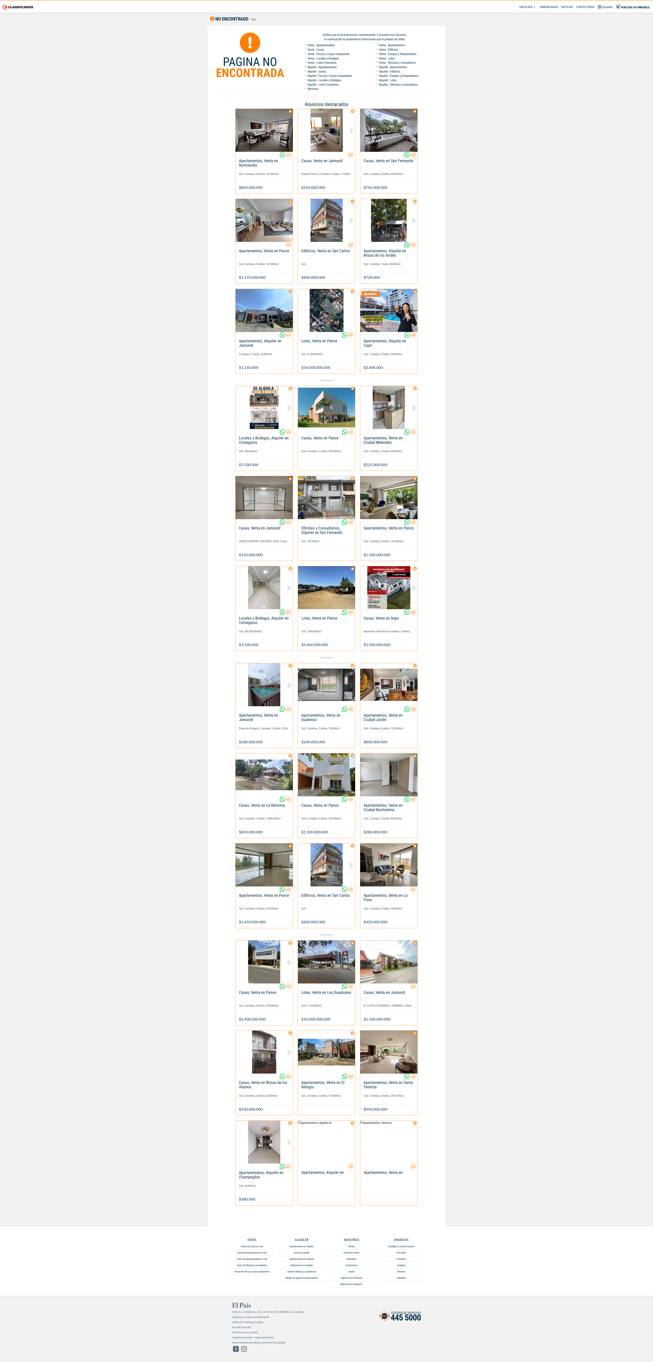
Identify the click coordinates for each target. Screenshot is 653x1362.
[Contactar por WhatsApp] (283, 156)
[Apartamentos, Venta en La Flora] (388, 864)
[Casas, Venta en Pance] (326, 407)
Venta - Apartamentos (392, 45)
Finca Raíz (526, 7)
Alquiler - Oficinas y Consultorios (398, 84)
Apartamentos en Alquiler (302, 1246)
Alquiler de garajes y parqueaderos (301, 1278)
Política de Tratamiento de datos (247, 1322)
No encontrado (231, 19)
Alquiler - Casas (316, 71)
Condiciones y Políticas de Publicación (250, 1317)
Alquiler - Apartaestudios (322, 67)
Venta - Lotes (387, 58)
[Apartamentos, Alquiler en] (326, 1142)
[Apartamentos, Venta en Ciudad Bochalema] (388, 774)
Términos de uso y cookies (245, 1332)
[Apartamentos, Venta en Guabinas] (326, 684)
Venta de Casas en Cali (252, 1246)
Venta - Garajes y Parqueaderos (397, 54)
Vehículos (401, 1259)
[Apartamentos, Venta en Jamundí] (264, 684)
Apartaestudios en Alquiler (301, 1259)
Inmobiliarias (549, 7)
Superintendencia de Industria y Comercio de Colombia (258, 1342)
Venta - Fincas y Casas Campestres (328, 54)
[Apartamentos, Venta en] (388, 1142)
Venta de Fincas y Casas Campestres (252, 1271)
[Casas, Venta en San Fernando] (388, 130)
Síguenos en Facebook (351, 1278)
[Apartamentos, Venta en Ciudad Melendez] (388, 407)
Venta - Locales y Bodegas (323, 58)
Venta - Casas (315, 49)
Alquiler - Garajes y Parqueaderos (398, 76)
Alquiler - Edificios (389, 71)
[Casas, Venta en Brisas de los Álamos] (264, 1052)
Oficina (351, 1246)
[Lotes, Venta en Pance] (326, 310)
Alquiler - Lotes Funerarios (323, 84)
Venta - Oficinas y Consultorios (397, 62)
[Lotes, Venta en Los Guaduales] (326, 961)
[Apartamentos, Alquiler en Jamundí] (264, 310)
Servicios (312, 89)
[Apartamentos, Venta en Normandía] (264, 130)
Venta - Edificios (388, 49)
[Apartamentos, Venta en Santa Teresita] (388, 1052)
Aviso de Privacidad (241, 1327)
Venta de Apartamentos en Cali (252, 1252)
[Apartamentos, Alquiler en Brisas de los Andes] (388, 220)
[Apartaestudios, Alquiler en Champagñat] (264, 1142)
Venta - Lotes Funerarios (322, 62)
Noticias (567, 7)
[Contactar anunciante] (288, 156)
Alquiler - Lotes (388, 80)
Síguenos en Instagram (351, 1284)
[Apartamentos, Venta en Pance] (264, 220)
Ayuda (351, 1271)
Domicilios (351, 1259)
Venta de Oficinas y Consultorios (252, 1265)
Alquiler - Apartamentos (393, 67)
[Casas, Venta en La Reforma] (264, 774)
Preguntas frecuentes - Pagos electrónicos (253, 1337)
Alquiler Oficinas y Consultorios (301, 1271)
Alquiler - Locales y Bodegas (324, 80)
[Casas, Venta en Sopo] (388, 587)
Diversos (401, 1271)
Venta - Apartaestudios (321, 45)
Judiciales (401, 1278)
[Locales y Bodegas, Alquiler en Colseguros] (264, 407)
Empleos (401, 1265)
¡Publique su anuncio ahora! (401, 1246)
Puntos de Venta (351, 1252)
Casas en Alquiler (302, 1252)
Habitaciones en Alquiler (301, 1265)
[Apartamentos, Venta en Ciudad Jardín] (388, 684)
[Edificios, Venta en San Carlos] (326, 220)
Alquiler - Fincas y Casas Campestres (329, 76)
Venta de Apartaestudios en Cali (252, 1259)
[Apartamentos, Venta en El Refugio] (326, 1052)
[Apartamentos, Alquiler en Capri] (388, 310)
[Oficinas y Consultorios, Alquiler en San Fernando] (326, 497)
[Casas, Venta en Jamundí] (326, 130)
